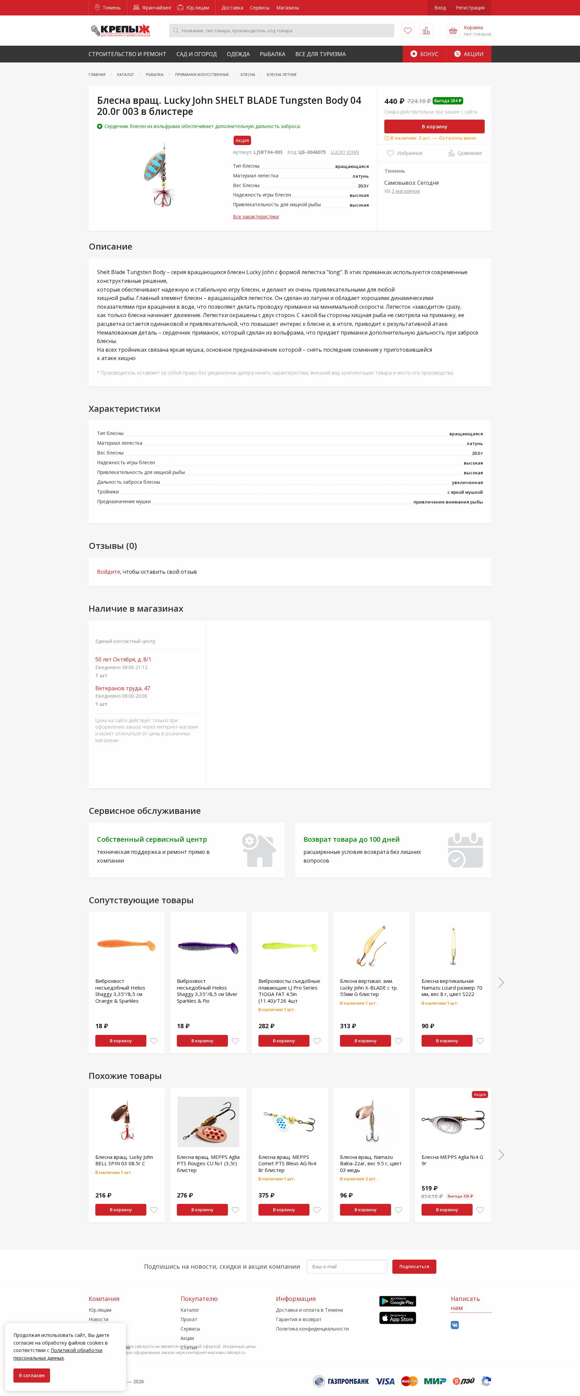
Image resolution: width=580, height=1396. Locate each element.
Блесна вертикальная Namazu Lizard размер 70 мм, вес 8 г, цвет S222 (452, 987)
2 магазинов (406, 191)
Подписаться (414, 1266)
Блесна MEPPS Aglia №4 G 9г (452, 1160)
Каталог (190, 1310)
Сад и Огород (197, 54)
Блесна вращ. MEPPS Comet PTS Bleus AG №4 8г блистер (287, 1163)
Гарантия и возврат (299, 1319)
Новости (98, 1319)
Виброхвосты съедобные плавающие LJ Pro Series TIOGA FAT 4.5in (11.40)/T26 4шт (289, 990)
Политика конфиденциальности (312, 1328)
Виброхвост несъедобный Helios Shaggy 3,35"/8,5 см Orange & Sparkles (120, 990)
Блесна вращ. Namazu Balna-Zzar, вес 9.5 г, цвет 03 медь (371, 1163)
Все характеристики (256, 216)
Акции (473, 54)
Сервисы (260, 7)
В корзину (434, 126)
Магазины (287, 7)
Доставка (232, 7)
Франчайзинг (156, 7)
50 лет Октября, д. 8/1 (123, 659)
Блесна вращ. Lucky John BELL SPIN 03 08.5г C (124, 1160)
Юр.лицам (197, 7)
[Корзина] (453, 30)
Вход (440, 7)
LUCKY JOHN (345, 152)
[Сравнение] (426, 30)
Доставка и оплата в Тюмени (309, 1310)
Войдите (108, 571)
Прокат (189, 1319)
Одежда (238, 54)
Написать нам (465, 1303)
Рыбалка (272, 54)
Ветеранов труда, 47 (122, 688)
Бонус (428, 54)
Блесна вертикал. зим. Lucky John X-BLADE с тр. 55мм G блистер (369, 987)
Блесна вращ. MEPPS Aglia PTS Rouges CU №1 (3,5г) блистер (208, 1163)
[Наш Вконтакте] (455, 1325)
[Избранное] (408, 30)
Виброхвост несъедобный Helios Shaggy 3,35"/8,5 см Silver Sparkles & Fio (207, 990)
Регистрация (470, 7)
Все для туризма (320, 54)
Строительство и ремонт (127, 54)
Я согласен (32, 1375)
